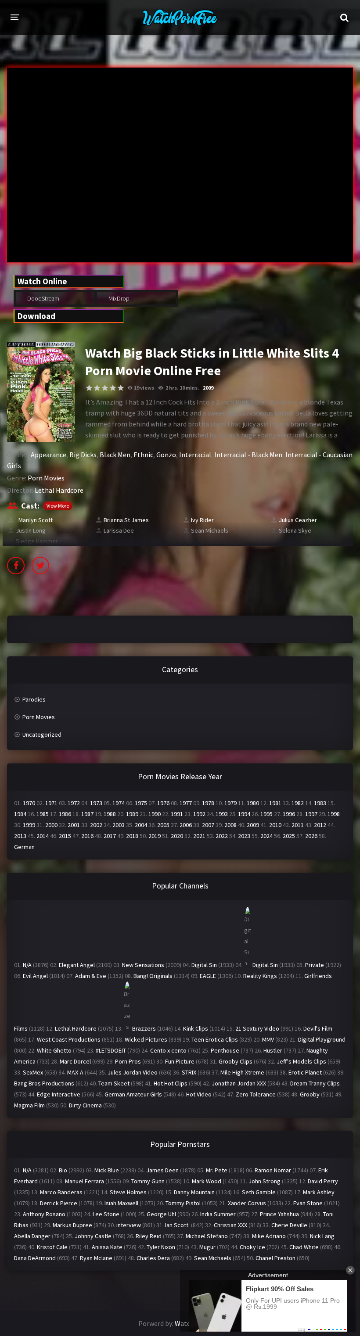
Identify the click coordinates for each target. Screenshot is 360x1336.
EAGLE (208, 976)
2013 (20, 836)
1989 (132, 814)
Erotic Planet (305, 1072)
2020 (177, 836)
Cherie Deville (289, 1225)
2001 (74, 825)
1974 (118, 803)
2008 (230, 825)
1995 (266, 814)
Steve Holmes (128, 1192)
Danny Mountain (194, 1192)
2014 (42, 836)
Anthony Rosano (44, 1214)
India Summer (218, 1214)
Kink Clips (195, 1028)
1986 (65, 814)
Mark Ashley (319, 1192)
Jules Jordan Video (133, 1072)
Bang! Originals (153, 976)
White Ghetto (54, 1050)
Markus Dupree (72, 1225)
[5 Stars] (121, 388)
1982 (298, 803)
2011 (298, 825)
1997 (311, 814)
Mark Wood (206, 1181)
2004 (141, 825)
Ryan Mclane (96, 1258)
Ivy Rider (202, 520)
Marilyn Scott (34, 520)
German (24, 847)
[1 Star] (89, 388)
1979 (230, 803)
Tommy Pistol (183, 1203)
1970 (29, 803)
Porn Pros (128, 1061)
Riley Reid (149, 1236)
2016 (87, 836)
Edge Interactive (58, 1094)
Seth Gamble (259, 1192)
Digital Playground (322, 1039)
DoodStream (42, 298)
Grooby (310, 1094)
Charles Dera (153, 1258)
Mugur (207, 1247)
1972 (74, 803)
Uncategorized (41, 734)
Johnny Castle (93, 1236)
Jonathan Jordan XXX (239, 1083)
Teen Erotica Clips (214, 1039)
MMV (268, 1039)
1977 (186, 803)
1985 (42, 814)
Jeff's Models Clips (301, 1061)
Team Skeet (114, 1083)
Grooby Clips (235, 1061)
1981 (275, 803)
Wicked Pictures (146, 1039)
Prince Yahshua (279, 1214)
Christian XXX (230, 1225)
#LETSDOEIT (111, 1050)
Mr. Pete (216, 1170)
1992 (199, 814)
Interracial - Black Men (248, 454)
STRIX (189, 1072)
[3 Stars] (105, 388)
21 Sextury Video (257, 1028)
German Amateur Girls (133, 1094)
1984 (20, 814)
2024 (266, 836)
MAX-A (75, 1072)
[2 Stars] (97, 388)
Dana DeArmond (35, 1258)
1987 (87, 814)
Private (314, 965)
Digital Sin (204, 965)
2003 (118, 825)
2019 (154, 836)
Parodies (34, 699)
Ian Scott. (177, 1225)
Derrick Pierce (58, 1203)
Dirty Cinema (85, 1105)
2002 (96, 825)
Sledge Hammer (37, 541)
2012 (320, 825)
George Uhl (161, 1214)
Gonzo (166, 454)
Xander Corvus (247, 1203)
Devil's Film (317, 1028)
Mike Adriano (269, 1236)
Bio (63, 1170)
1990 (154, 814)
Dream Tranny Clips (315, 1083)
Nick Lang (322, 1236)
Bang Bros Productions (44, 1083)
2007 (208, 825)
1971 (51, 803)
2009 (208, 387)
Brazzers (144, 1028)
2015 (65, 836)
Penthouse (225, 1050)
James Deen (162, 1170)
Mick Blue (106, 1170)
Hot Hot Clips (170, 1083)
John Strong (264, 1181)
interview (128, 1225)
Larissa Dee (119, 530)
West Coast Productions (69, 1039)
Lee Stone (106, 1214)
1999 (29, 825)
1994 (244, 814)
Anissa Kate (107, 1247)
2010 (275, 825)
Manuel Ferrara (84, 1181)
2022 (222, 836)
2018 (132, 836)
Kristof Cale (52, 1247)
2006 (186, 825)
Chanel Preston (275, 1258)
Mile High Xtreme (242, 1072)
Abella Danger (32, 1236)
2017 (110, 836)
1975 (141, 803)
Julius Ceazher (298, 520)
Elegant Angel (77, 965)
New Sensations (143, 965)
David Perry (323, 1181)
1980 (253, 803)
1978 (208, 803)
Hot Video (199, 1094)
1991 (177, 814)
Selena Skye (295, 530)
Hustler (272, 1050)
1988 (110, 814)
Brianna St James (126, 520)
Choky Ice (252, 1247)
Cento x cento (168, 1050)
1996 (289, 814)
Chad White (304, 1247)
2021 (199, 836)
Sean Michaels (209, 530)
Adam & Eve (90, 976)
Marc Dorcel (75, 1061)
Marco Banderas (61, 1192)
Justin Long (31, 530)
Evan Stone (308, 1203)
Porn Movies (46, 477)
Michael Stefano (207, 1236)
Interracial (195, 454)
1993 (222, 814)
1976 (163, 803)
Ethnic (143, 454)
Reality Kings (260, 976)
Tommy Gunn (148, 1181)
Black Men (115, 454)
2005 (163, 825)
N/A (27, 965)
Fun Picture (179, 1061)
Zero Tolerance (256, 1094)
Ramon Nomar (273, 1170)
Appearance (48, 454)
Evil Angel (35, 976)
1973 (96, 803)
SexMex (33, 1072)
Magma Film (29, 1105)
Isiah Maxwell (121, 1203)
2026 (311, 836)
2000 (51, 825)
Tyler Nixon (161, 1247)
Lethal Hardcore (59, 490)
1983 (320, 803)
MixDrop (118, 298)
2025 (289, 836)
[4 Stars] (113, 388)
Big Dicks (83, 454)
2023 (244, 836)
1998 (334, 814)
